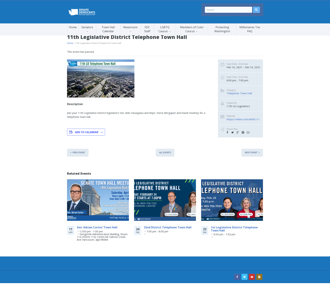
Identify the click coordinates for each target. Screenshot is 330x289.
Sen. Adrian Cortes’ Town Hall (97, 227)
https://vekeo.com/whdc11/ (243, 119)
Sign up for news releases (136, 33)
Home (73, 27)
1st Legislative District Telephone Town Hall (234, 228)
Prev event (79, 152)
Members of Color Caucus (192, 29)
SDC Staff (147, 29)
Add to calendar (86, 132)
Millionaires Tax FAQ (249, 29)
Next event (251, 152)
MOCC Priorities (188, 34)
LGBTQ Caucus (163, 29)
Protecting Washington (222, 29)
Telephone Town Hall (239, 93)
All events (165, 152)
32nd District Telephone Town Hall (167, 227)
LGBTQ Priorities (167, 34)
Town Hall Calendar (108, 29)
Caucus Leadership (92, 34)
